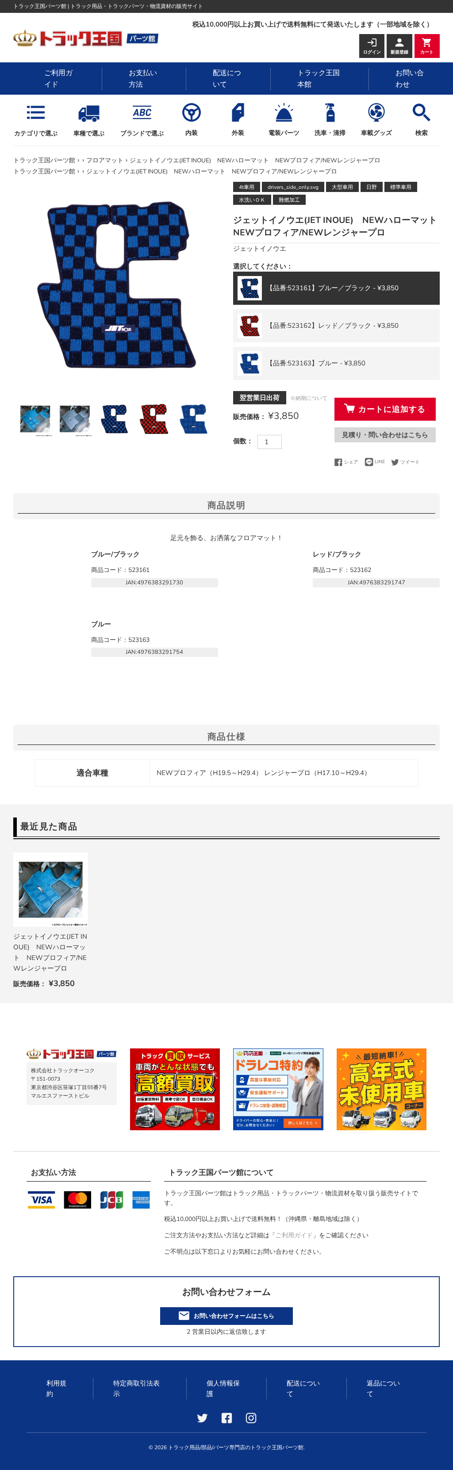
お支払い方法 (143, 78)
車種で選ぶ (88, 133)
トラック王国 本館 (318, 78)
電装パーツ (284, 133)
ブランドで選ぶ (142, 133)
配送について (227, 78)
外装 (238, 133)
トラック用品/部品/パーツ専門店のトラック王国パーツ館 (235, 1447)
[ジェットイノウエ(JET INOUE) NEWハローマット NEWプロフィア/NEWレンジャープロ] (50, 889)
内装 (191, 133)
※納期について (308, 398)
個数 (239, 441)
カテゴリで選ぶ (36, 133)
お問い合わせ (409, 78)
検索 (421, 133)
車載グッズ (376, 133)
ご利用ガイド (58, 78)
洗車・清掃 (330, 133)
